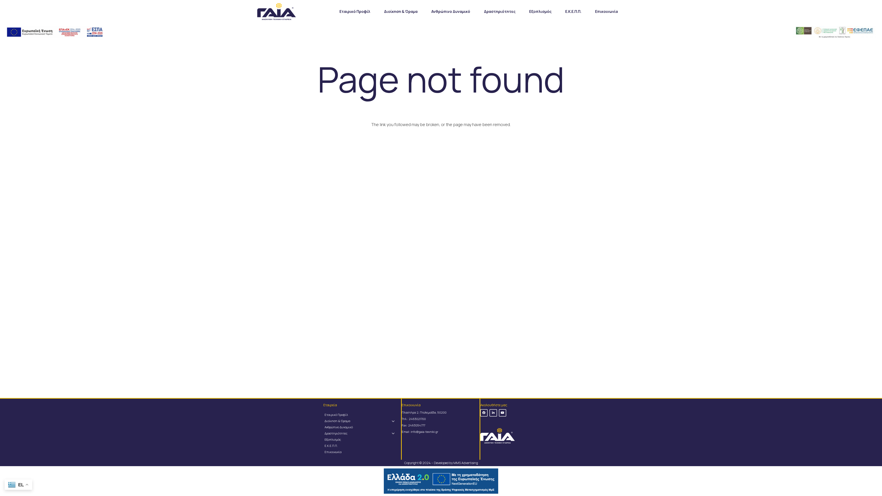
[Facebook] (484, 413)
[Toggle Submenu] (393, 421)
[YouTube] (502, 413)
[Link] (276, 11)
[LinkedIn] (493, 413)
